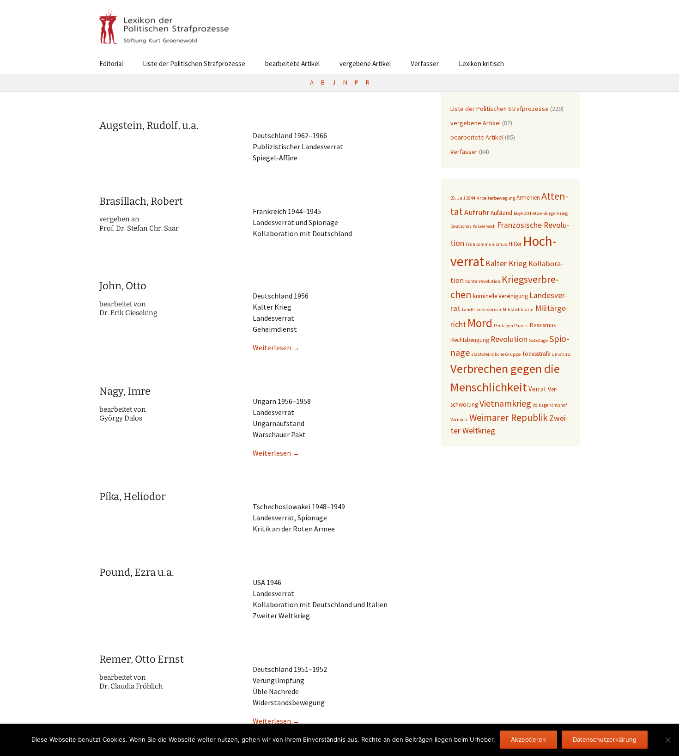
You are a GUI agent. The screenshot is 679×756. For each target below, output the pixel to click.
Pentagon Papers (511, 326)
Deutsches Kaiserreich (473, 226)
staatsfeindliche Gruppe (496, 354)
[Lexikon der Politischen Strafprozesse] (339, 26)
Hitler (515, 244)
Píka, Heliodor (132, 496)
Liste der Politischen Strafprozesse (194, 63)
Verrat (537, 388)
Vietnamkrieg (505, 403)
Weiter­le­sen (276, 347)
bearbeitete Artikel (292, 63)
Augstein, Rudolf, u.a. (149, 125)
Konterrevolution (482, 281)
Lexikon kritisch (481, 63)
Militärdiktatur (518, 309)
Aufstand (501, 213)
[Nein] (667, 739)
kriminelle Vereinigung (500, 296)
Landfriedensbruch (481, 309)
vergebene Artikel (365, 63)
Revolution (509, 339)
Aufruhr (476, 212)
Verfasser (425, 63)
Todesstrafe (536, 354)
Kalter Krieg (506, 263)
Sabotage (538, 340)
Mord (479, 323)
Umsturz (561, 354)
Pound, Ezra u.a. (136, 572)
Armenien (528, 197)
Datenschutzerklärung (605, 739)
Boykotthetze (528, 213)
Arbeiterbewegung (496, 198)
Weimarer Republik (508, 417)
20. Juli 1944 (462, 198)
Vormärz (459, 419)
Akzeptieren (528, 739)
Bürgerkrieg (555, 213)
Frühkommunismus (486, 244)
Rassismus (543, 325)
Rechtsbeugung (469, 340)
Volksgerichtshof (550, 405)
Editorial (111, 63)
